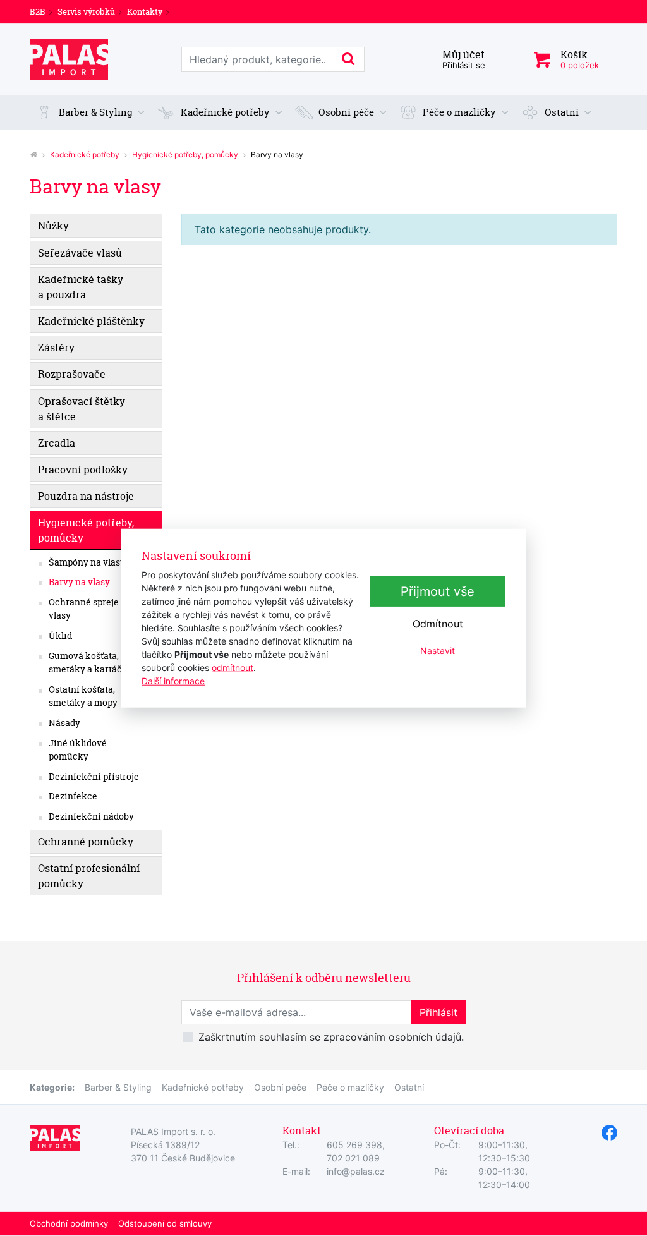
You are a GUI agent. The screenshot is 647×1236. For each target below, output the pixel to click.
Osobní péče (280, 1087)
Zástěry (56, 347)
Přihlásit (438, 1012)
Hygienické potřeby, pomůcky (185, 154)
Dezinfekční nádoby (91, 816)
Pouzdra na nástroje (86, 496)
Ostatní (409, 1087)
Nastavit (437, 650)
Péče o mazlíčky (350, 1087)
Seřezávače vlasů (80, 253)
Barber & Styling (118, 1087)
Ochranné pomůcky (85, 842)
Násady (64, 723)
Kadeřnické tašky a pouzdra (80, 286)
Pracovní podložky (83, 469)
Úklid (60, 635)
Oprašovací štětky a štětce (81, 408)
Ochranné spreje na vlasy (90, 609)
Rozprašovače (72, 374)
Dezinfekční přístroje (94, 776)
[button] (91, 112)
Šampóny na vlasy (87, 562)
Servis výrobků (86, 11)
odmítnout (232, 667)
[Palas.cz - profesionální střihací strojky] (33, 154)
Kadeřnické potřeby (84, 154)
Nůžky (53, 226)
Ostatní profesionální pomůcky (89, 875)
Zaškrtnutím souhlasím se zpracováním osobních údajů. (331, 1037)
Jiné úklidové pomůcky (78, 750)
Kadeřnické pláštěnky (91, 321)
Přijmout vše (438, 591)
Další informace (173, 680)
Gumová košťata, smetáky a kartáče (88, 663)
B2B (37, 11)
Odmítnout (438, 623)
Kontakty (144, 11)
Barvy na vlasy (79, 582)
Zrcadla (56, 443)
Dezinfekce (73, 796)
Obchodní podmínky (69, 1223)
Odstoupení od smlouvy (165, 1223)
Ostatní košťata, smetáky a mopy (83, 696)
